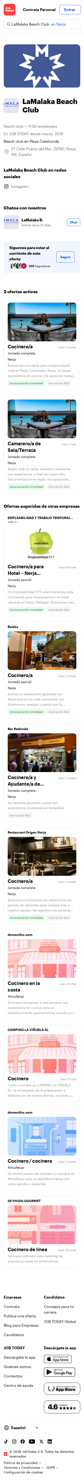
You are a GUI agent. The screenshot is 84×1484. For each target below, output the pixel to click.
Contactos (13, 1376)
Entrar (70, 9)
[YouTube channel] (32, 1441)
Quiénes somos (17, 1366)
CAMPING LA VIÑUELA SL (28, 1030)
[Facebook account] (23, 1441)
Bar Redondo (18, 729)
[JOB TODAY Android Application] (59, 1372)
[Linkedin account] (50, 1441)
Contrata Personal (39, 9)
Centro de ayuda (18, 1385)
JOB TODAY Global (60, 1321)
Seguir (65, 257)
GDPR (50, 1467)
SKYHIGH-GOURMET (24, 1201)
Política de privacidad (21, 1463)
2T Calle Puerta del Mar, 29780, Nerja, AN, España (44, 151)
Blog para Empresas (21, 1325)
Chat (73, 222)
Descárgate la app (19, 1357)
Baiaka (13, 627)
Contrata (12, 1306)
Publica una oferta (20, 1316)
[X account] (41, 1441)
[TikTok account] (6, 1441)
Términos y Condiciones (22, 1467)
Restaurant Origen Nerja (27, 832)
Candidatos (14, 1334)
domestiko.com (20, 935)
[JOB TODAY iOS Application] (58, 1359)
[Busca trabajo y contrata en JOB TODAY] (9, 9)
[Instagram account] (14, 1441)
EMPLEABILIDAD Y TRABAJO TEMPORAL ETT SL (39, 519)
